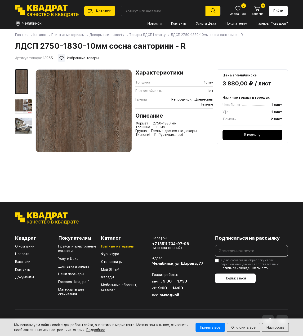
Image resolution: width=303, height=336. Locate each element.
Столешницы (111, 262)
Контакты (179, 23)
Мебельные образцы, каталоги (119, 287)
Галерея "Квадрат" (272, 23)
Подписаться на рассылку (247, 238)
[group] (84, 128)
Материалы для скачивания (71, 291)
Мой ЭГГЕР (110, 269)
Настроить (275, 327)
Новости (154, 23)
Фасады (107, 277)
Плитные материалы (117, 246)
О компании (24, 246)
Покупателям (236, 23)
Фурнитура (110, 254)
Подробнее (95, 330)
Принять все (210, 327)
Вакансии (22, 262)
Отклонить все (243, 327)
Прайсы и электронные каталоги (77, 248)
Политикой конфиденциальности (244, 268)
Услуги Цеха (206, 23)
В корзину (252, 135)
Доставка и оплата (73, 266)
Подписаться (235, 278)
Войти (278, 11)
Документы (24, 277)
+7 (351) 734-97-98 (170, 244)
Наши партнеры (71, 274)
